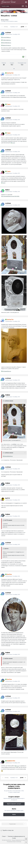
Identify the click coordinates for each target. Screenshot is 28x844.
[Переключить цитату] (3, 400)
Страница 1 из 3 (14, 26)
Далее (22, 26)
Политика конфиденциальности (16, 836)
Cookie (14, 838)
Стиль (4, 836)
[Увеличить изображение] (13, 142)
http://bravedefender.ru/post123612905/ (10, 196)
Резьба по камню (13, 21)
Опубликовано (12, 34)
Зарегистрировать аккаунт (14, 803)
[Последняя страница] (26, 27)
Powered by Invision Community (14, 841)
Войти (14, 814)
